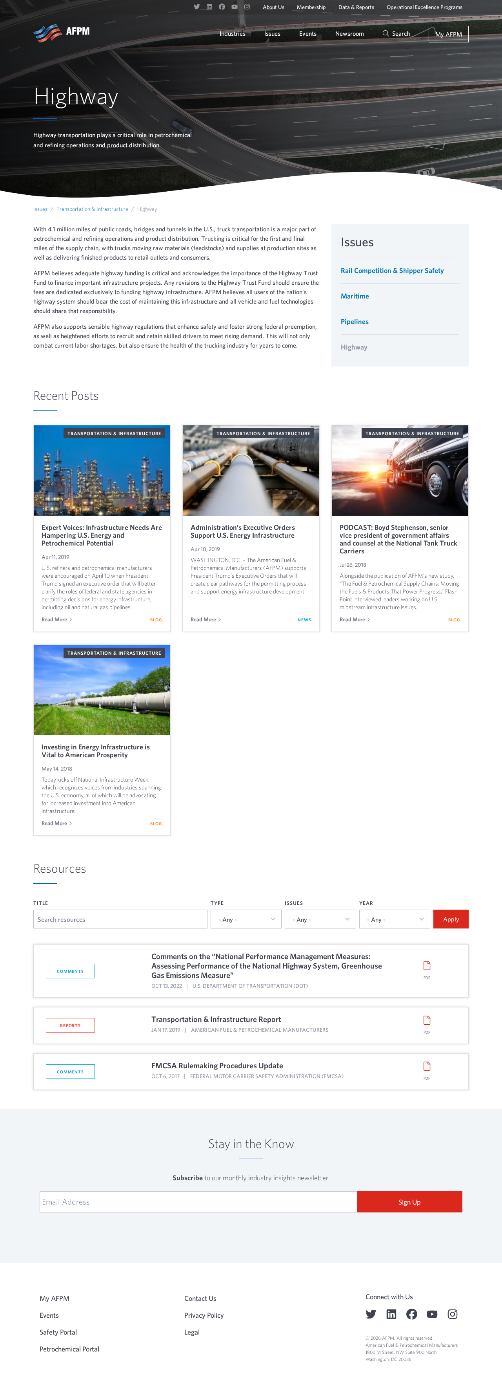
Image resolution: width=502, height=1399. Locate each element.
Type (217, 903)
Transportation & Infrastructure (92, 209)
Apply (451, 919)
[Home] (61, 33)
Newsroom (349, 33)
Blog (156, 619)
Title (40, 903)
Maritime (355, 296)
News (304, 619)
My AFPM (448, 34)
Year (366, 903)
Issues (272, 33)
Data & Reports (356, 7)
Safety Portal (58, 1332)
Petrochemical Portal (69, 1349)
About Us (273, 7)
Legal (192, 1332)
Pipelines (355, 321)
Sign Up (409, 1202)
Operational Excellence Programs (424, 7)
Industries (233, 33)
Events (307, 33)
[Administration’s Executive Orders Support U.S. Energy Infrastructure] (251, 470)
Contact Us (200, 1298)
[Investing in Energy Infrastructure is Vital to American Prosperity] (102, 690)
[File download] (427, 965)
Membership (311, 7)
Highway (354, 347)
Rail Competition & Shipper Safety (392, 270)
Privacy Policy (204, 1315)
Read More (54, 619)
